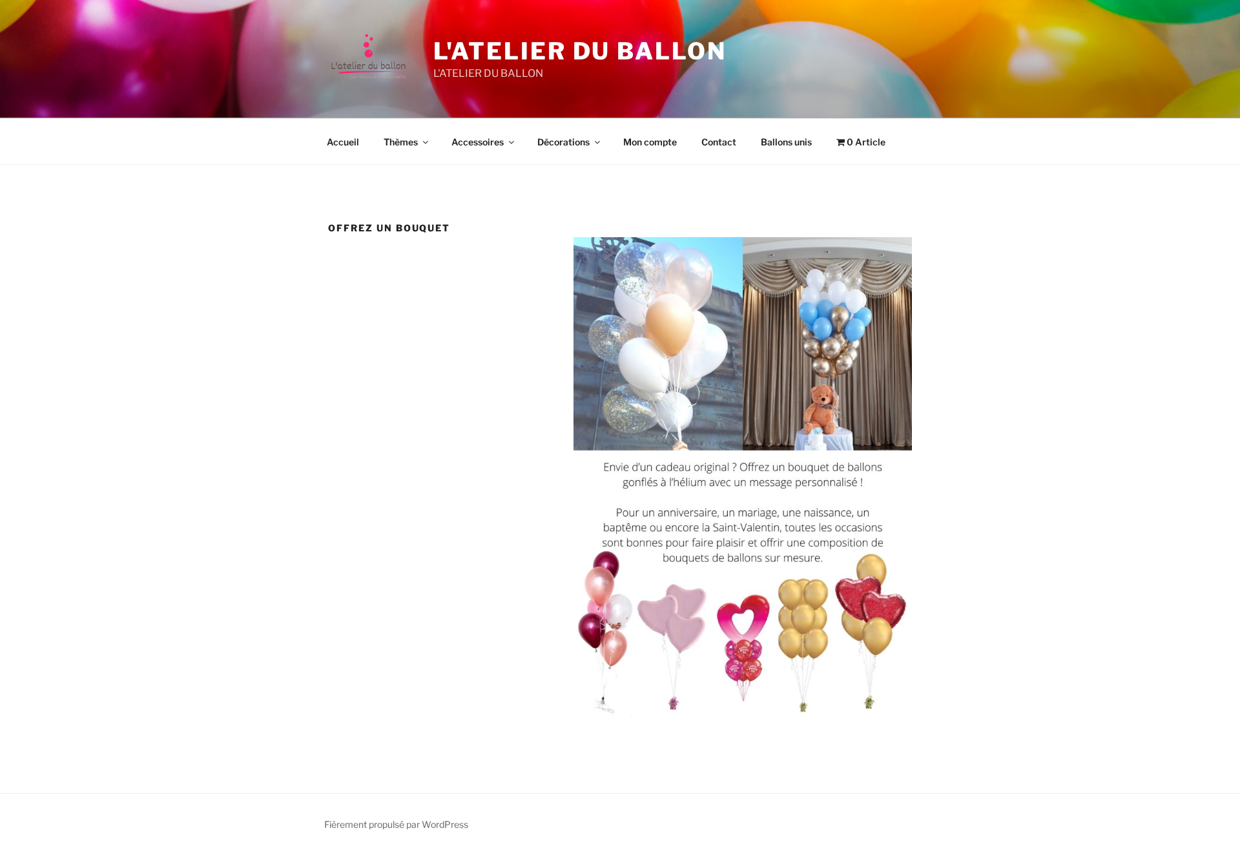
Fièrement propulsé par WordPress (396, 824)
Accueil (343, 141)
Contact (718, 141)
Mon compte (650, 141)
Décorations (563, 141)
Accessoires (477, 141)
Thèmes (401, 141)
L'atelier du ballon (580, 51)
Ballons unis (786, 141)
